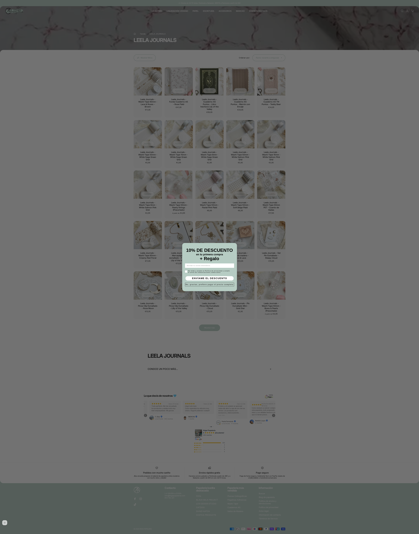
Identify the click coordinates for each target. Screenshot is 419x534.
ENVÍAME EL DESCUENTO (209, 278)
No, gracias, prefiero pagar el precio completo (209, 284)
